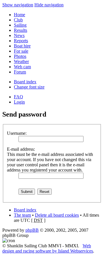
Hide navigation (49, 4)
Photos (20, 56)
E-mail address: (21, 149)
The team (22, 215)
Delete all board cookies (57, 215)
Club (18, 19)
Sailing (20, 25)
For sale (21, 51)
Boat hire (22, 45)
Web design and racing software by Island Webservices (47, 248)
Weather (21, 61)
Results (20, 30)
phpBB (32, 230)
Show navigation (17, 4)
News (19, 35)
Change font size (29, 86)
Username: (17, 133)
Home (19, 14)
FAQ (18, 96)
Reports (21, 40)
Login (19, 102)
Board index (25, 81)
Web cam (22, 66)
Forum (20, 71)
